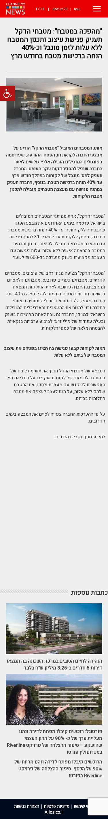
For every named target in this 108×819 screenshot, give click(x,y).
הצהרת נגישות (26, 806)
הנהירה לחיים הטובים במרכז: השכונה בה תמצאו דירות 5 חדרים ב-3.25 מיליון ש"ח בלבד (54, 664)
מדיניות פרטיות (56, 806)
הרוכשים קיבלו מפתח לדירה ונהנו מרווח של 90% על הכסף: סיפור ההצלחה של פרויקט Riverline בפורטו (58, 768)
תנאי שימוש (84, 806)
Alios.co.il (54, 812)
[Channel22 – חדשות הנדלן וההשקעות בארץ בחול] (15, 9)
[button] (7, 93)
